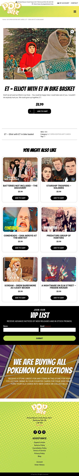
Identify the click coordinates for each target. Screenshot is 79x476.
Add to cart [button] (20, 198)
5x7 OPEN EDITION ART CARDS (15, 19)
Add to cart (42, 111)
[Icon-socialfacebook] (35, 432)
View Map (39, 425)
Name (5, 326)
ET (44, 136)
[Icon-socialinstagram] (44, 432)
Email (45, 326)
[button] (72, 31)
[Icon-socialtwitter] (39, 432)
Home (4, 19)
